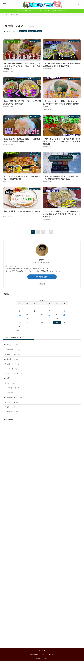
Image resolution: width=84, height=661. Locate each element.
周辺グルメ (23, 31)
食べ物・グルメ (14, 397)
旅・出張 (12, 392)
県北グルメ (32, 31)
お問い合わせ (34, 654)
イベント (12, 368)
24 (20, 322)
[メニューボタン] (4, 4)
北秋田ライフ (13, 349)
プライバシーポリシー (47, 654)
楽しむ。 (12, 359)
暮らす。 (12, 344)
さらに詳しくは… (42, 277)
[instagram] (43, 284)
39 (51, 232)
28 (49, 322)
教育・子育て (13, 354)
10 (20, 315)
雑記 (9, 378)
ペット (11, 383)
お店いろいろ (13, 364)
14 (49, 315)
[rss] (45, 650)
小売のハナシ (13, 388)
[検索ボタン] (79, 4)
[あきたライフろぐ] (42, 4)
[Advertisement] (42, 614)
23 (64, 318)
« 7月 (17, 330)
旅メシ (39, 31)
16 (64, 315)
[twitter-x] (40, 284)
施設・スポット (14, 373)
